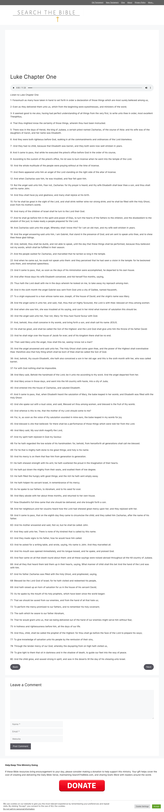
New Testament (112, 2)
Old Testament (97, 2)
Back (15, 667)
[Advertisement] (82, 54)
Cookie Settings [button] (142, 806)
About (129, 2)
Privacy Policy (140, 2)
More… (151, 2)
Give (123, 2)
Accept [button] (156, 806)
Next (148, 667)
